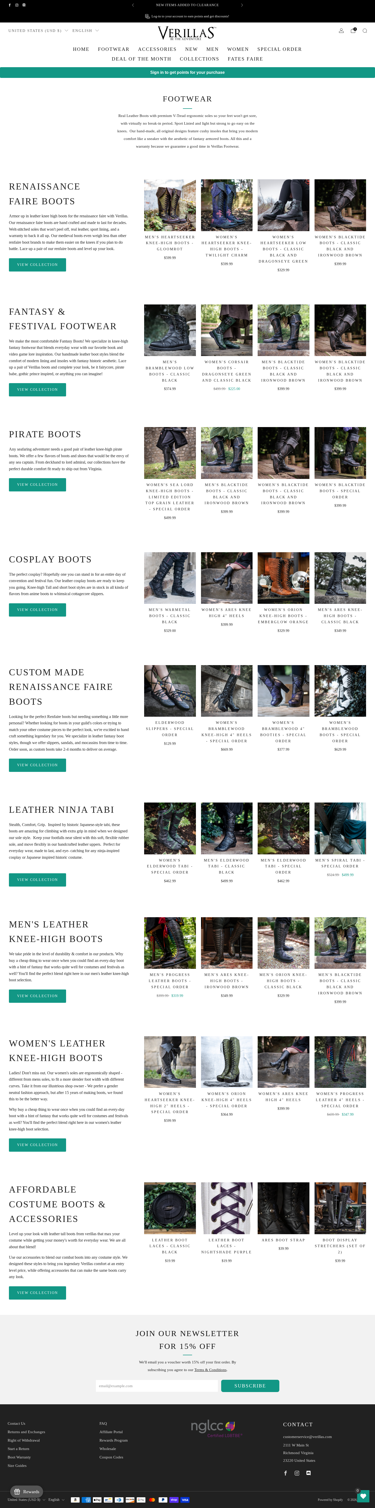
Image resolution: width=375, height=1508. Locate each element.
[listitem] (187, 5)
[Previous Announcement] (133, 5)
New (191, 49)
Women (238, 49)
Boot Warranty (19, 1457)
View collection (37, 265)
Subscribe (250, 1385)
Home (81, 49)
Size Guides (17, 1466)
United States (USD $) (35, 30)
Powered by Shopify (330, 1500)
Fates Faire (245, 59)
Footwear (114, 49)
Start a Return (18, 1449)
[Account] (341, 30)
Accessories (157, 49)
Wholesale (107, 1449)
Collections (199, 59)
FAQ (103, 1423)
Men (212, 49)
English (82, 30)
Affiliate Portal (111, 1432)
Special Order (279, 49)
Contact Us (16, 1423)
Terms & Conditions (210, 1370)
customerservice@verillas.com (307, 1437)
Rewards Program (113, 1440)
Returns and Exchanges (26, 1432)
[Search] (364, 30)
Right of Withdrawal (24, 1440)
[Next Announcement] (242, 5)
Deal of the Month (141, 59)
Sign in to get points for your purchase (187, 72)
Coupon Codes (111, 1457)
